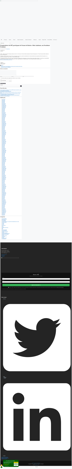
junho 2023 (3, 127)
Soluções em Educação (28, 39)
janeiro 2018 (3, 176)
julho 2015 (3, 196)
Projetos (14, 39)
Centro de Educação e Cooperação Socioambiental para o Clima (10, 221)
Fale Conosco (55, 39)
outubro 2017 (4, 178)
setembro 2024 (4, 116)
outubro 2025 (4, 106)
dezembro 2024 (4, 114)
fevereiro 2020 (4, 157)
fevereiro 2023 (4, 130)
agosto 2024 (3, 117)
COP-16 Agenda (4, 222)
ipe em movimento (4, 229)
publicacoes (3, 236)
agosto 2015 (3, 195)
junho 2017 (3, 181)
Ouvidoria (2, 256)
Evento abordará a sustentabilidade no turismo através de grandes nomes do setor (11, 66)
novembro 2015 (4, 193)
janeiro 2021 (3, 149)
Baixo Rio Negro (4, 219)
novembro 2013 (4, 211)
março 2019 (3, 165)
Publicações (35, 39)
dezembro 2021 (4, 141)
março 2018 (3, 174)
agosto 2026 (3, 99)
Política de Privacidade (60, 287)
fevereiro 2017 (4, 184)
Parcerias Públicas (49, 39)
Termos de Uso (34, 462)
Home (3, 226)
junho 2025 (3, 109)
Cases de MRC (4, 220)
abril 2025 (3, 111)
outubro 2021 (4, 142)
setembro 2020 (4, 152)
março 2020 (3, 156)
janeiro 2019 (3, 167)
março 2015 (3, 199)
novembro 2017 (4, 177)
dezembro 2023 (4, 123)
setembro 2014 (4, 203)
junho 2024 (3, 118)
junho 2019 (3, 163)
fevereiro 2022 (4, 139)
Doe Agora (5, 39)
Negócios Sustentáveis (20, 39)
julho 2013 (3, 213)
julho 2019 (3, 162)
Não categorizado (4, 230)
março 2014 (3, 208)
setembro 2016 (4, 188)
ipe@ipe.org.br (37, 464)
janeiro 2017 (3, 185)
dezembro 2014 (4, 201)
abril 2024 (3, 120)
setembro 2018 (4, 170)
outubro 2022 (4, 133)
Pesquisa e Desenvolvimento (6, 233)
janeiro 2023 (3, 131)
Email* (3, 280)
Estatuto (40, 39)
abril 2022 (3, 138)
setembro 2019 (4, 161)
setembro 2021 (4, 143)
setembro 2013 (4, 212)
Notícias (10, 39)
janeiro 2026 (3, 104)
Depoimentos (4, 225)
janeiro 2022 (3, 140)
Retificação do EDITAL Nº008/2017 (6, 67)
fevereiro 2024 (4, 121)
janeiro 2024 (3, 122)
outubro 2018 (4, 169)
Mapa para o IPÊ (4, 254)
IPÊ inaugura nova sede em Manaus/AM (5, 91)
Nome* (3, 277)
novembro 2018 (4, 168)
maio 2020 (3, 155)
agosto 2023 (3, 126)
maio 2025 (3, 110)
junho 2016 (3, 190)
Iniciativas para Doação (5, 227)
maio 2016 (3, 191)
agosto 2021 (3, 144)
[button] (0, 42)
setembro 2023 (4, 125)
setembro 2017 (4, 179)
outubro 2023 (4, 124)
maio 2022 (3, 137)
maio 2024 (3, 119)
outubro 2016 (4, 187)
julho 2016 (3, 189)
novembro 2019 (4, 159)
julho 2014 (3, 205)
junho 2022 (3, 136)
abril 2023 (3, 129)
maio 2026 (3, 101)
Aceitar (16, 465)
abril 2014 (3, 207)
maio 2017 (3, 182)
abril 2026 (3, 102)
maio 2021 (3, 146)
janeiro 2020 (3, 158)
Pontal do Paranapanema (5, 234)
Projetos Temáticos (4, 235)
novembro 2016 (4, 186)
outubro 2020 (4, 151)
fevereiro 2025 (4, 112)
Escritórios (3, 255)
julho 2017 (3, 180)
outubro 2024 (4, 115)
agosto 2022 (3, 135)
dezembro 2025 (4, 105)
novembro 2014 (4, 202)
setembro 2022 (4, 134)
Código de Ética (44, 39)
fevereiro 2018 (4, 175)
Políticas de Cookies (4, 458)
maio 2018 (3, 173)
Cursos (3, 224)
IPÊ (1, 39)
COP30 (3, 223)
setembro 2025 (4, 107)
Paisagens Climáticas (5, 232)
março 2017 (3, 183)
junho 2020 (3, 154)
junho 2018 (3, 172)
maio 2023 (3, 128)
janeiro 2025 (3, 113)
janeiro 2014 (3, 209)
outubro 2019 (4, 160)
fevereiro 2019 (4, 166)
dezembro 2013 (4, 210)
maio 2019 (3, 164)
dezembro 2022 (4, 132)
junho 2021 (3, 145)
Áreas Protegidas (4, 218)
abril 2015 (3, 198)
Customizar (16, 462)
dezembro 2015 (4, 192)
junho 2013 (3, 214)
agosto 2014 (3, 204)
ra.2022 (3, 237)
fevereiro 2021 (4, 148)
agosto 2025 (3, 108)
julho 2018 (3, 171)
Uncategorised (4, 238)
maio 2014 (3, 206)
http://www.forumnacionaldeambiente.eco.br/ (6, 59)
